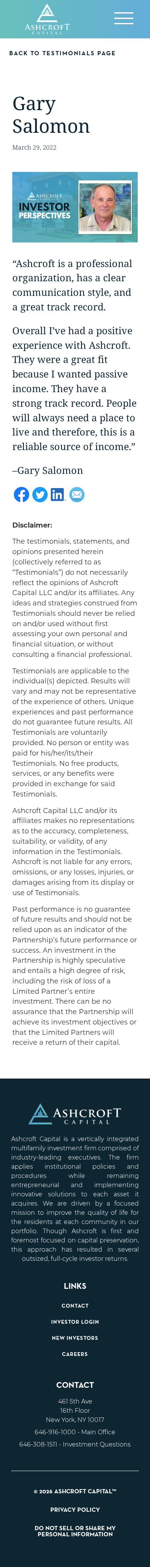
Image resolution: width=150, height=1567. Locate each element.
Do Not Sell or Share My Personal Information (75, 1532)
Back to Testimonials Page (62, 54)
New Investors (75, 1338)
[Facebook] (21, 497)
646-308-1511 (38, 1444)
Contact (75, 1306)
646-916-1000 (55, 1432)
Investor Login (75, 1322)
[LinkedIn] (58, 497)
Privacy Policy (75, 1510)
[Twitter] (40, 497)
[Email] (77, 497)
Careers (75, 1354)
